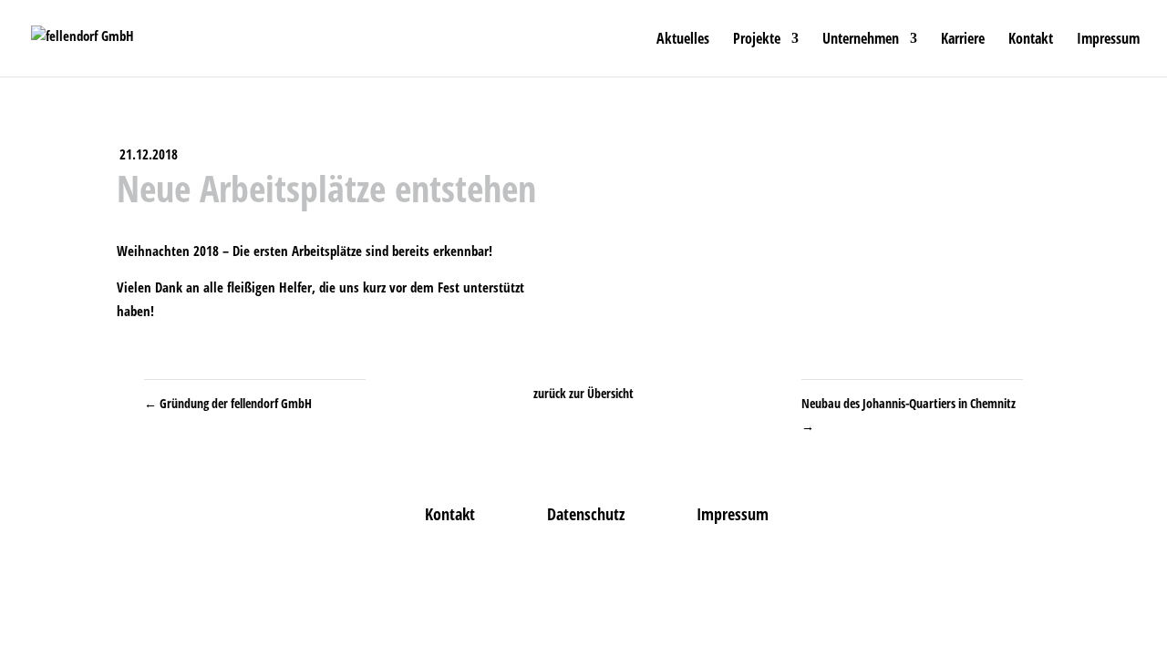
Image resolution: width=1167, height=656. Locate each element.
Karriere (963, 40)
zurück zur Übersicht (583, 393)
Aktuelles (682, 40)
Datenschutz (586, 514)
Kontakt (1030, 40)
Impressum (1108, 40)
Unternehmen (860, 40)
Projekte (756, 40)
